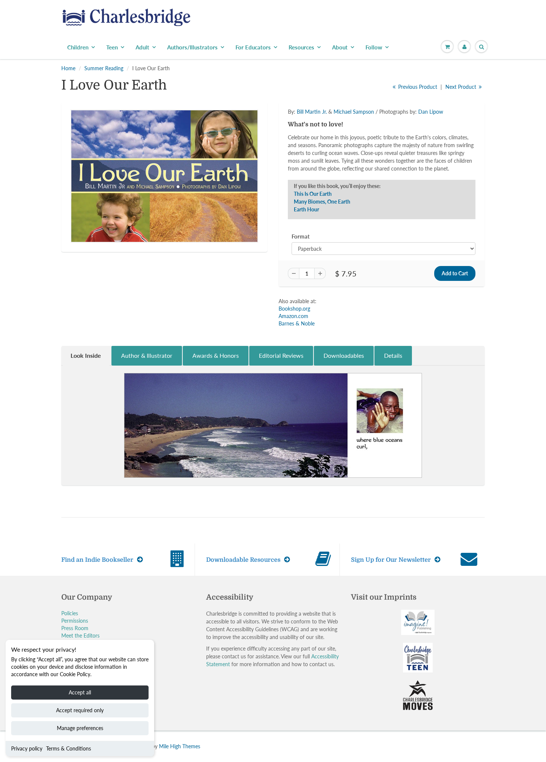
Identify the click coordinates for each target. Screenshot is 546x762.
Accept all (80, 692)
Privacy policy (26, 748)
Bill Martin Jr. (312, 111)
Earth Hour (306, 209)
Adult (142, 47)
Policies (69, 613)
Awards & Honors (215, 355)
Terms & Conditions (68, 748)
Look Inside (86, 355)
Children (77, 47)
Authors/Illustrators (192, 47)
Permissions (74, 620)
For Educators (253, 47)
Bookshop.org (294, 308)
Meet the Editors (80, 635)
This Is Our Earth (313, 194)
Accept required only (80, 710)
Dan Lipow (430, 111)
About (340, 47)
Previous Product (417, 87)
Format (301, 236)
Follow (373, 47)
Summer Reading (103, 68)
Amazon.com (293, 316)
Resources (301, 47)
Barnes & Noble (297, 323)
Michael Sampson (354, 111)
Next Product (461, 87)
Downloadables (344, 355)
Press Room (74, 628)
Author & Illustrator (146, 355)
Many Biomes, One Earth (322, 201)
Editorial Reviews (281, 355)
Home (68, 68)
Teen (112, 47)
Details (393, 355)
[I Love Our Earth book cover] (164, 176)
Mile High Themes (179, 746)
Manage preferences (80, 728)
